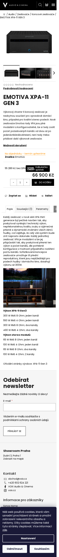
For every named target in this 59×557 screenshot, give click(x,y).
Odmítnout (15, 549)
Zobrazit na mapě (13, 458)
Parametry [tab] (42, 209)
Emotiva (20, 157)
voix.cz (12, 490)
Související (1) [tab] (24, 209)
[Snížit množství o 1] (13, 182)
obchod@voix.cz (17, 478)
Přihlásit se (14, 431)
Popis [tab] (10, 209)
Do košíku (45, 182)
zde (4, 530)
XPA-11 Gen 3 (40, 363)
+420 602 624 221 (18, 482)
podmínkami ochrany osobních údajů (26, 420)
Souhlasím (41, 549)
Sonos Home (10, 506)
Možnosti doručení (15, 145)
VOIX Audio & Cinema (20, 486)
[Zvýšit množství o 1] (26, 182)
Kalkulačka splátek (42, 168)
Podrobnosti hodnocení (18, 88)
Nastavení (28, 538)
